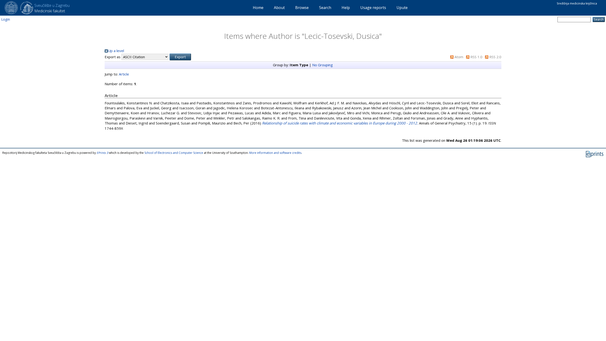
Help (346, 7)
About (279, 7)
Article (124, 74)
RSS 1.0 (476, 56)
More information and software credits (275, 153)
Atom (458, 56)
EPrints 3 (102, 153)
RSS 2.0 (495, 56)
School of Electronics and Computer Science (173, 153)
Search (325, 7)
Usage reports (373, 7)
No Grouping (322, 64)
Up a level (116, 50)
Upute (402, 7)
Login (5, 19)
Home (258, 7)
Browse (302, 7)
